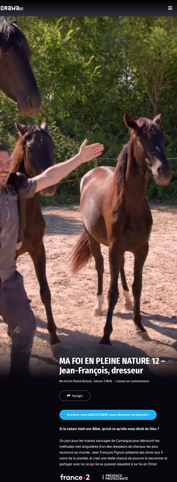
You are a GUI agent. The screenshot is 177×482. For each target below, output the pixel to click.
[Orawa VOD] (12, 8)
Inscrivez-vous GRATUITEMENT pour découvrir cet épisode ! (108, 415)
